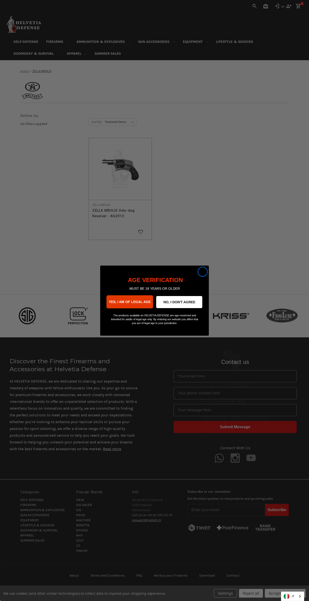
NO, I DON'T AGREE (179, 302)
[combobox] (292, 596)
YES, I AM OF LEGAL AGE (130, 302)
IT (293, 596)
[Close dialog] (202, 272)
